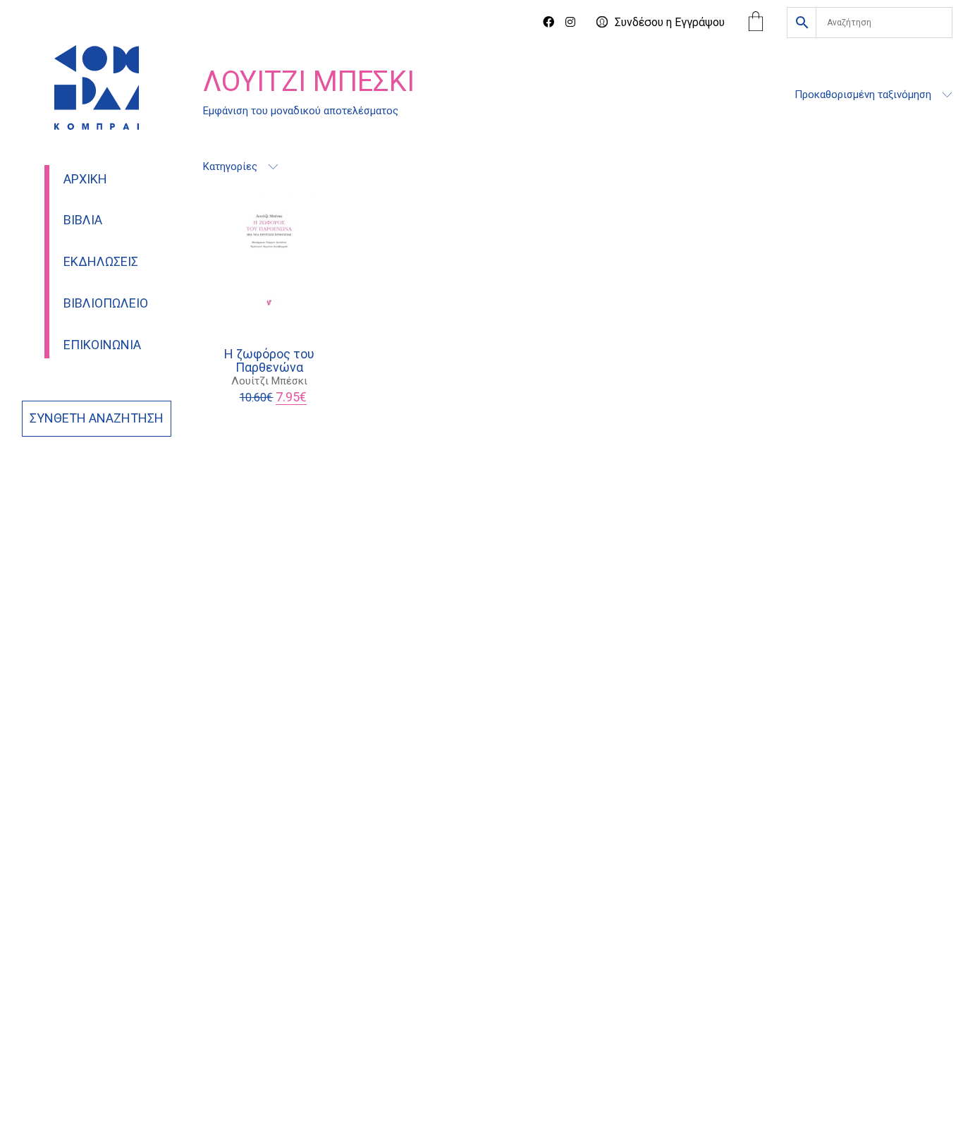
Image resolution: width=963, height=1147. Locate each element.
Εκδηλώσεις (100, 262)
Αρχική (85, 179)
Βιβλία (82, 220)
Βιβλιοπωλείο (105, 303)
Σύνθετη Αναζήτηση (97, 418)
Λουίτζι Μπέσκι (269, 381)
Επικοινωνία (102, 345)
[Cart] (756, 23)
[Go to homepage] (96, 87)
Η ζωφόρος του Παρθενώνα (269, 361)
